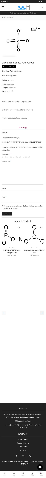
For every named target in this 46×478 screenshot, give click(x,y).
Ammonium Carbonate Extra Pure (34, 251)
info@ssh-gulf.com (24, 421)
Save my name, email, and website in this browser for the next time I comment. (23, 207)
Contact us (33, 13)
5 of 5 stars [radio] (26, 157)
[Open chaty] (40, 467)
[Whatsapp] (41, 1)
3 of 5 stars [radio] (12, 157)
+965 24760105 (13, 425)
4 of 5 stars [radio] (18, 157)
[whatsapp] (12, 91)
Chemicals (10, 17)
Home (3, 17)
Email (4, 197)
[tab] (23, 128)
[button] (3, 7)
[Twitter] (7, 91)
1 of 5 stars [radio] (2, 157)
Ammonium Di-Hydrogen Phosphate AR (11, 251)
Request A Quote (9, 67)
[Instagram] (39, 1)
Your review (6, 161)
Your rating (6, 154)
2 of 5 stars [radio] (6, 157)
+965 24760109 (28, 425)
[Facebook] (10, 91)
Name (4, 188)
